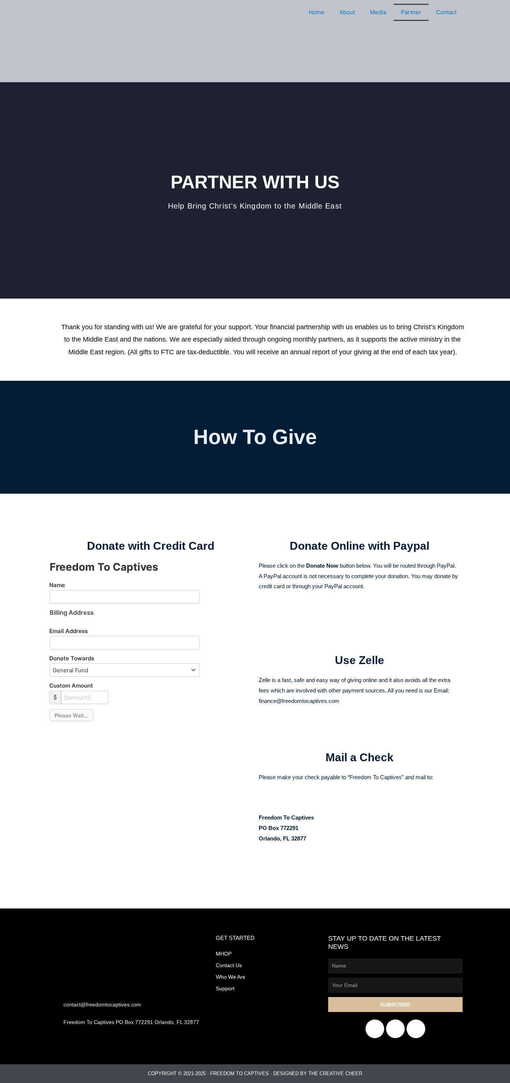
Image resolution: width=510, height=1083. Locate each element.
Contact (446, 12)
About (347, 12)
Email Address (68, 631)
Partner (411, 12)
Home (316, 12)
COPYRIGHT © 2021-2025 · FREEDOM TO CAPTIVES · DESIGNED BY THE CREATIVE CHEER (255, 1073)
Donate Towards (71, 658)
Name (57, 585)
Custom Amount (71, 685)
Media (378, 12)
